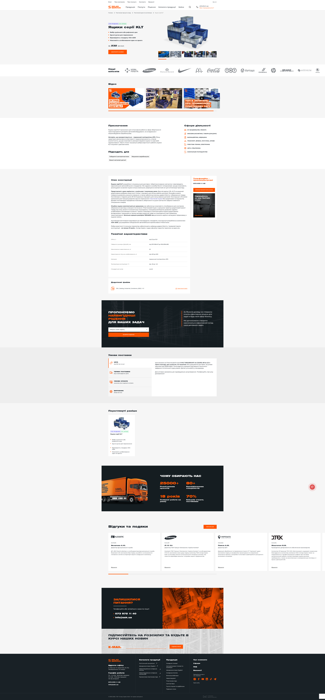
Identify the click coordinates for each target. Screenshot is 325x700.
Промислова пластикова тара (148, 677)
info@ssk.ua (123, 618)
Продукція (130, 7)
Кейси (181, 7)
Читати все (210, 526)
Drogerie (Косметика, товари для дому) (202, 133)
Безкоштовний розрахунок (204, 189)
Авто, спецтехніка (194, 148)
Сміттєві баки (170, 683)
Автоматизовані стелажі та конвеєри (174, 666)
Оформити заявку (117, 52)
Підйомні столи (171, 689)
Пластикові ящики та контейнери (143, 12)
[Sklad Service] (114, 7)
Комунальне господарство (197, 152)
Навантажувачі (171, 678)
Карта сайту (196, 682)
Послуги (141, 7)
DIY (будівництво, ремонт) (196, 130)
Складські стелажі (171, 663)
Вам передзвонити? (207, 8)
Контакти (142, 2)
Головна (110, 12)
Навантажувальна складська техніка (148, 669)
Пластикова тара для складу (123, 12)
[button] (312, 487)
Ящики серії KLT (116, 434)
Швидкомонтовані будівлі (147, 666)
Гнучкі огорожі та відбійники (175, 686)
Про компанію (119, 2)
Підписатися (176, 646)
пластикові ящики (156, 199)
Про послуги (131, 2)
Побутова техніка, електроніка (198, 144)
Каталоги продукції (167, 7)
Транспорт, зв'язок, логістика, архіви (201, 141)
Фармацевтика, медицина (197, 137)
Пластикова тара (171, 681)
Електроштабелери (172, 675)
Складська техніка (172, 673)
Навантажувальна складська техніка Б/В (148, 673)
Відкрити (114, 567)
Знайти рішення (128, 334)
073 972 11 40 (204, 6)
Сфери (196, 663)
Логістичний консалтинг (147, 663)
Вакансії (151, 2)
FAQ (195, 667)
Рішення (152, 7)
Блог (110, 2)
